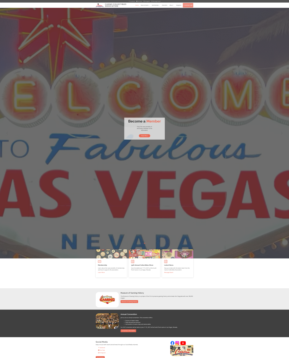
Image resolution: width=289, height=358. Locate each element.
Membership (155, 5)
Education (164, 5)
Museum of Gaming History (129, 301)
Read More (144, 135)
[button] (7, 133)
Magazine (178, 5)
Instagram (147, 1)
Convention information (128, 331)
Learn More (101, 272)
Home (137, 5)
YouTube (139, 1)
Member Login (189, 5)
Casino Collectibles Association (115, 5)
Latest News (168, 265)
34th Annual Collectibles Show (142, 265)
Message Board (156, 1)
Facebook (132, 1)
